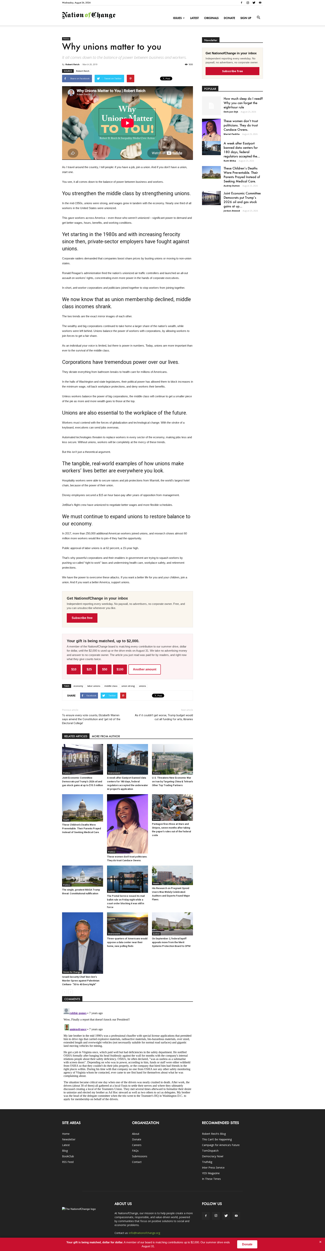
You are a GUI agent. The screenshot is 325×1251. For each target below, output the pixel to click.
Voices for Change (71, 972)
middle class (110, 685)
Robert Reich (72, 64)
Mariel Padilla (232, 134)
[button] (258, 17)
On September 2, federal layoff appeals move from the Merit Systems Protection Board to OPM (171, 942)
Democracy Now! (212, 1156)
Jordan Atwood (232, 210)
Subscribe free (82, 617)
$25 (89, 669)
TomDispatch (210, 1150)
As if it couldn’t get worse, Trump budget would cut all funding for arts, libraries (164, 717)
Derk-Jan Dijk (231, 111)
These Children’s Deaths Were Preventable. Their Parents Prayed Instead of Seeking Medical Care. (81, 828)
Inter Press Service (213, 1167)
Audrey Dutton (232, 185)
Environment (114, 773)
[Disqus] (127, 1054)
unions (142, 685)
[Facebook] (241, 2)
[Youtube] (260, 2)
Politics (66, 38)
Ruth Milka (230, 160)
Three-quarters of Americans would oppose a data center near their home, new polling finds (127, 942)
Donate (229, 18)
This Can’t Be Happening (217, 1139)
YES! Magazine (211, 1173)
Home (66, 1133)
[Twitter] (254, 2)
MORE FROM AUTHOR (106, 736)
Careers (136, 1145)
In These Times (211, 1179)
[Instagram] (248, 2)
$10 (73, 669)
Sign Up (245, 18)
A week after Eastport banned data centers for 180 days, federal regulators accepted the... (242, 149)
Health (66, 820)
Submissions (139, 1156)
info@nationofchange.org (144, 1233)
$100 (120, 669)
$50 (104, 669)
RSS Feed (68, 1162)
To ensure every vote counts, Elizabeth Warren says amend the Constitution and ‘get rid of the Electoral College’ (91, 719)
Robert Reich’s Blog (214, 1133)
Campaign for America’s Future (221, 1145)
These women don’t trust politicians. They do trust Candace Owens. (241, 125)
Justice (156, 819)
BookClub (68, 1156)
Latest (194, 18)
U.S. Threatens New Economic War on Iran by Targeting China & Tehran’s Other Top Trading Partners (172, 781)
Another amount (144, 669)
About (135, 1133)
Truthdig (207, 1162)
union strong (128, 685)
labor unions (93, 685)
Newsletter (68, 1139)
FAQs (135, 1150)
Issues (177, 18)
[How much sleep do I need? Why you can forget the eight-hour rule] (211, 105)
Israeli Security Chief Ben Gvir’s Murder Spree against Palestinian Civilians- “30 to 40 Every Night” (80, 980)
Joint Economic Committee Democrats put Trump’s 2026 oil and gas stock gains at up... (242, 199)
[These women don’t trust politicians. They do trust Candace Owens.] (127, 824)
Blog (65, 1150)
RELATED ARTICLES (75, 736)
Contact (137, 1162)
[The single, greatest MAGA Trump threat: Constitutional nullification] (82, 876)
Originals (211, 18)
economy (78, 685)
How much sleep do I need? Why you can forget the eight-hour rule (243, 102)
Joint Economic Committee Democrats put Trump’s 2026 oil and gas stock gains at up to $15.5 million (82, 781)
